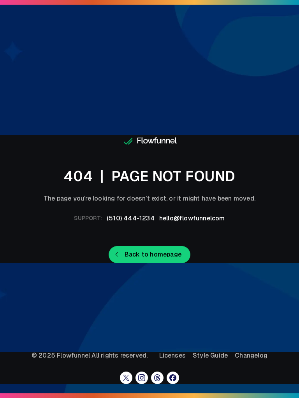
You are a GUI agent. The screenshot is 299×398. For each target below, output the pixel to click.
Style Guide (210, 356)
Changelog (251, 356)
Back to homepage (153, 254)
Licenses (172, 356)
